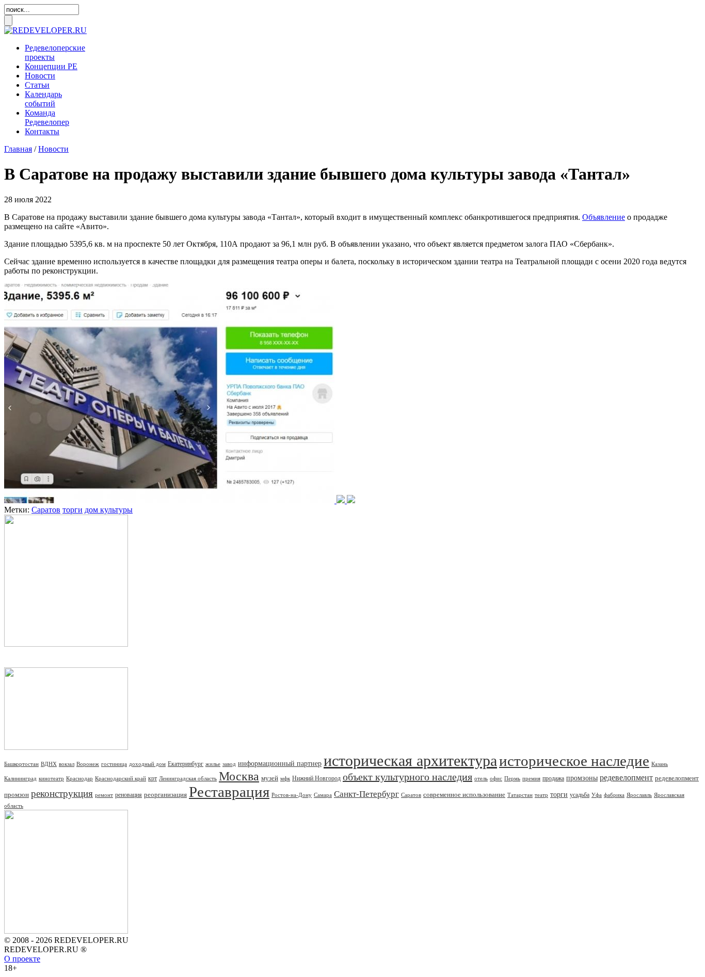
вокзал (66, 764)
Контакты (42, 131)
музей (269, 778)
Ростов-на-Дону (291, 795)
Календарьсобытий (43, 99)
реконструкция (62, 793)
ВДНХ (49, 764)
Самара (323, 795)
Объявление (603, 217)
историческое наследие (574, 760)
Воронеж (87, 764)
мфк (285, 778)
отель (481, 778)
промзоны (582, 778)
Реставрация (229, 791)
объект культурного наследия (407, 776)
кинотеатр (51, 778)
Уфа (596, 795)
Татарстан (520, 795)
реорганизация (165, 794)
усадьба (579, 794)
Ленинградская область (188, 778)
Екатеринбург (185, 763)
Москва (239, 776)
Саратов (45, 509)
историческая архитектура (410, 760)
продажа (553, 778)
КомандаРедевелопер (47, 117)
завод (229, 764)
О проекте (22, 958)
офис (496, 778)
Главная (18, 149)
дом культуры (109, 509)
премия (531, 778)
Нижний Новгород (316, 778)
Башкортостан (21, 764)
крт (152, 778)
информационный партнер (280, 763)
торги (72, 509)
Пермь (512, 778)
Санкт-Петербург (366, 794)
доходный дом (147, 764)
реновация (128, 794)
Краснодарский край (120, 778)
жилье (212, 764)
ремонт (104, 795)
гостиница (114, 764)
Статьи (37, 85)
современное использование (464, 794)
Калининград (20, 778)
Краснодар (79, 778)
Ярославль (639, 795)
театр (541, 795)
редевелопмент (626, 777)
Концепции (51, 66)
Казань (659, 764)
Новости (40, 75)
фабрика (614, 795)
